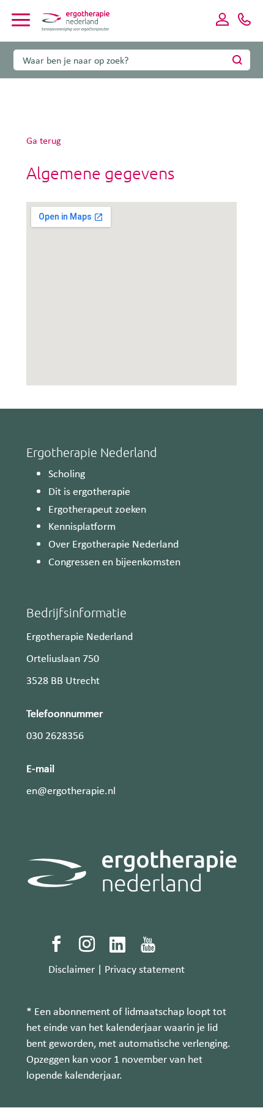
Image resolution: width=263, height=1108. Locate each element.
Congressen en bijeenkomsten (114, 561)
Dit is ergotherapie (89, 490)
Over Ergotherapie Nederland (113, 543)
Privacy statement (145, 968)
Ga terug (43, 140)
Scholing (66, 473)
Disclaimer (71, 968)
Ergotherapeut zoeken (97, 508)
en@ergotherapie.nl (71, 790)
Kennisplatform (82, 525)
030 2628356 (55, 734)
